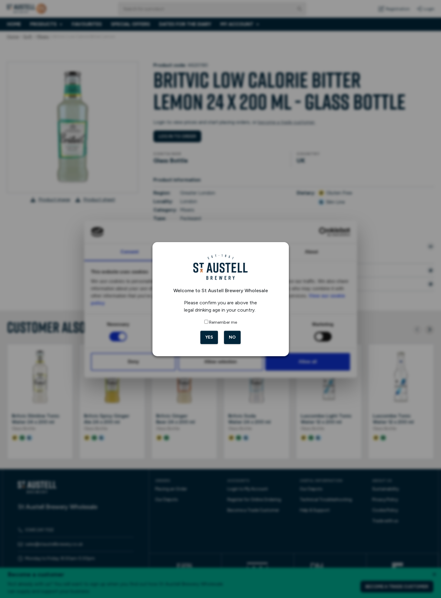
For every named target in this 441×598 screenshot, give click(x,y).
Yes (209, 337)
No (232, 337)
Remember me (223, 322)
